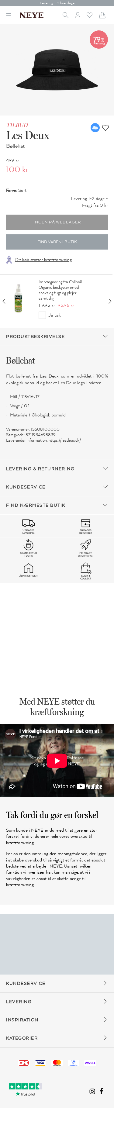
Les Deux (27, 135)
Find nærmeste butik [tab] (35, 505)
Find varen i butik (57, 242)
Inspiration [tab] (22, 1020)
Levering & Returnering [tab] (40, 468)
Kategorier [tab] (22, 1038)
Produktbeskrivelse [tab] (35, 336)
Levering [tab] (19, 1001)
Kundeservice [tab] (25, 487)
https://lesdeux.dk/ (65, 440)
